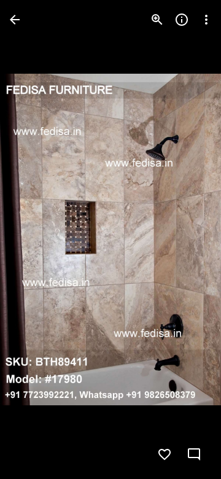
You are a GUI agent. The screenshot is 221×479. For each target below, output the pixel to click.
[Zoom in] (157, 19)
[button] (34, 239)
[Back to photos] (14, 19)
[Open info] (181, 19)
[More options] (206, 19)
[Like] (164, 454)
